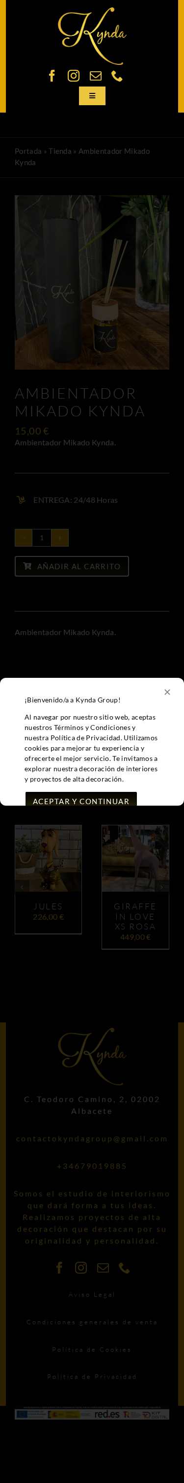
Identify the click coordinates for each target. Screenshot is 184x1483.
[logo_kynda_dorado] (92, 11)
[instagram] (73, 76)
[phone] (117, 76)
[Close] (167, 692)
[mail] (96, 76)
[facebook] (52, 76)
